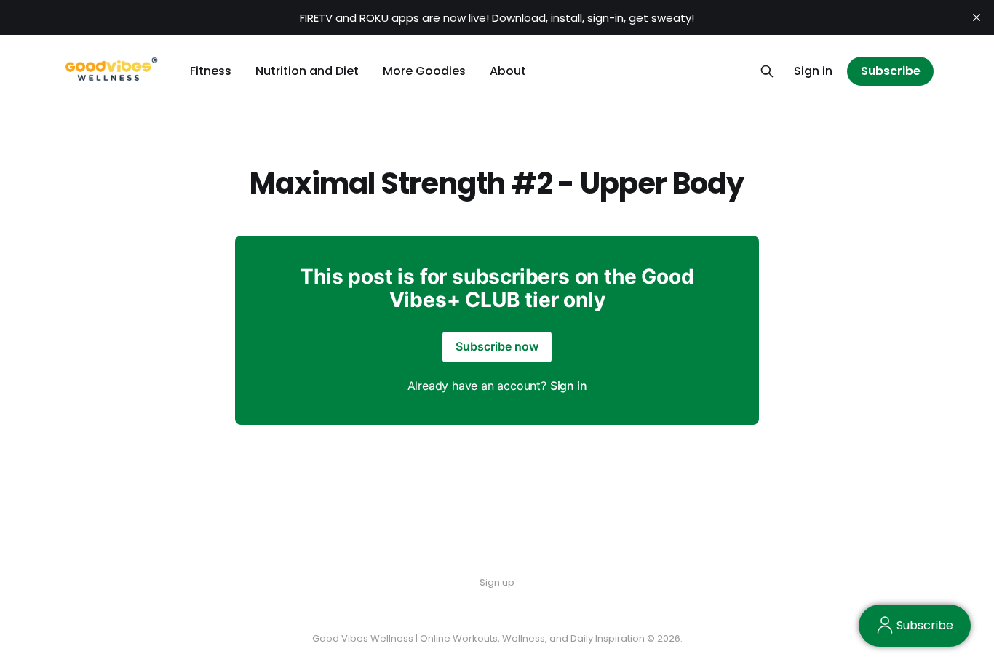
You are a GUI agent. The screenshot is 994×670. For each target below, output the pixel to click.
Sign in (813, 71)
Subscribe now (497, 346)
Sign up (497, 582)
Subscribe (891, 71)
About (508, 71)
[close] (976, 17)
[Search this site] (767, 71)
